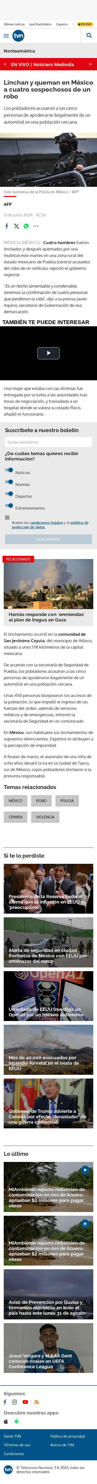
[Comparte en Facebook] (7, 226)
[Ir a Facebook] (6, 1402)
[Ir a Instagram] (15, 1402)
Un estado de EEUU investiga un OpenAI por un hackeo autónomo (46, 1011)
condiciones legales (46, 522)
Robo (41, 800)
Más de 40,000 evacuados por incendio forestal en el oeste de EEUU (44, 1063)
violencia (45, 817)
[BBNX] (8, 1469)
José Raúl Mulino (40, 24)
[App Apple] (7, 1421)
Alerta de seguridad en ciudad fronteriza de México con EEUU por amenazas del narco (48, 955)
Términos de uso (17, 1445)
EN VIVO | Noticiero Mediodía (42, 64)
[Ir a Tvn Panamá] (46, 36)
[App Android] (18, 1421)
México (15, 800)
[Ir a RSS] (38, 1402)
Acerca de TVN (62, 1445)
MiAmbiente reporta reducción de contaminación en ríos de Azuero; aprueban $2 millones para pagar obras (47, 1197)
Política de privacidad (67, 1436)
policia (67, 800)
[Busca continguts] (89, 35)
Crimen (15, 817)
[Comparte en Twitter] (16, 226)
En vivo (86, 24)
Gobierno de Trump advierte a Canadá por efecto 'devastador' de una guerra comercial (47, 1116)
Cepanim (62, 24)
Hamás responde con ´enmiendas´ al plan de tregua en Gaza (47, 617)
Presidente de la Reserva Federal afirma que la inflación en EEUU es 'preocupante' (47, 902)
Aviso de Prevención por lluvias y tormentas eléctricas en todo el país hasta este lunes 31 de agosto (47, 1307)
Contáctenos (14, 1454)
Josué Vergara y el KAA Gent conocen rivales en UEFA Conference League (40, 1361)
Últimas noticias (14, 24)
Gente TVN (12, 1436)
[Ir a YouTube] (26, 1402)
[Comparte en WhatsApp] (26, 226)
